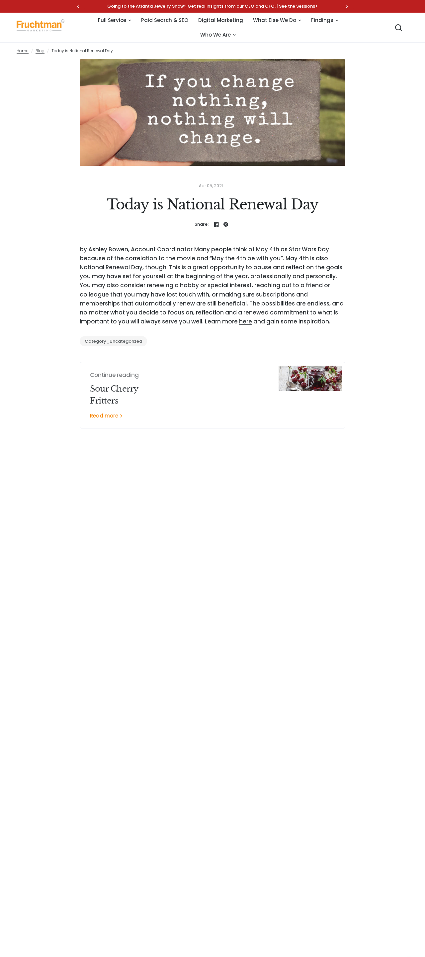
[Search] (398, 28)
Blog (40, 51)
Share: (202, 224)
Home (23, 51)
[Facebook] (216, 224)
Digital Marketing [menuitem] (220, 20)
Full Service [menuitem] (112, 20)
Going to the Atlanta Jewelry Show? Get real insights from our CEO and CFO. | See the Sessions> (212, 6)
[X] (226, 224)
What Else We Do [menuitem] (274, 20)
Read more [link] (104, 415)
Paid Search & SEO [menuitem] (164, 20)
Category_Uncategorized (113, 341)
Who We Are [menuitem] (215, 34)
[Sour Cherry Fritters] (310, 395)
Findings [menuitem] (322, 20)
